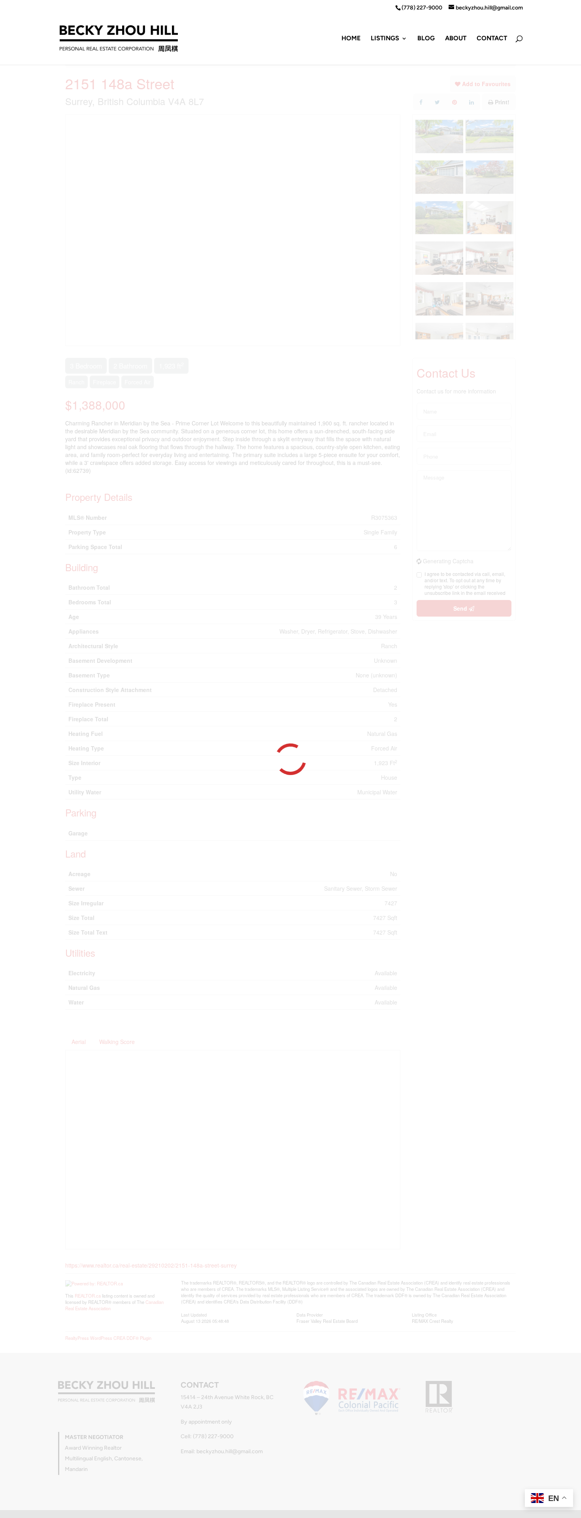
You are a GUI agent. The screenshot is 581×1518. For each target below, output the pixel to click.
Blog (426, 39)
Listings (385, 39)
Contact (492, 39)
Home (350, 39)
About (455, 39)
